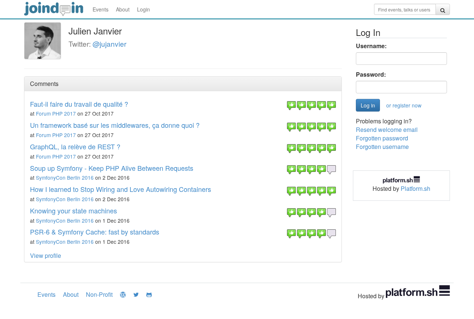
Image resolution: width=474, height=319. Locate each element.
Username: (371, 46)
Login (143, 9)
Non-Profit (99, 294)
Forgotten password (382, 138)
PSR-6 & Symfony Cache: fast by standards (94, 231)
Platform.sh (415, 188)
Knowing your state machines (73, 210)
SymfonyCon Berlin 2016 (65, 177)
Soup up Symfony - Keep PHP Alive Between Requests (111, 168)
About (123, 9)
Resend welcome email (387, 129)
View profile (45, 255)
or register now (403, 105)
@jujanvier (109, 44)
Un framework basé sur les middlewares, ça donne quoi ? (115, 125)
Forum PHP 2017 (56, 113)
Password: (371, 74)
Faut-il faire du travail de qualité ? (79, 104)
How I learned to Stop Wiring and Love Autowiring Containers (120, 189)
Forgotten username (382, 146)
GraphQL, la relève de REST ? (75, 146)
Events (101, 9)
